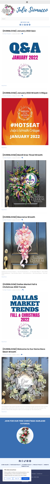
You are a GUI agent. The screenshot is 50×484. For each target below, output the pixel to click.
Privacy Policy (37, 464)
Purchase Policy (15, 464)
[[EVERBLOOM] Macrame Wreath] (25, 245)
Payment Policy (26, 464)
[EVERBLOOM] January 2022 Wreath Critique (25, 92)
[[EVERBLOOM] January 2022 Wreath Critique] (25, 121)
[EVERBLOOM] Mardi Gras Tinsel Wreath (23, 155)
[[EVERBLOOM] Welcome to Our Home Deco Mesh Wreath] (25, 380)
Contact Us (39, 473)
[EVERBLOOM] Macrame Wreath (19, 217)
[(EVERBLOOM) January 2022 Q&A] (25, 59)
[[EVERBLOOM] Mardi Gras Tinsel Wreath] (25, 183)
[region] (17, 474)
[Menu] (27, 2)
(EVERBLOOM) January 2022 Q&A (19, 30)
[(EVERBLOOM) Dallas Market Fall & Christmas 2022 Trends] (25, 315)
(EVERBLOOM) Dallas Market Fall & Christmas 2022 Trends (20, 285)
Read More (4, 85)
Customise (8, 478)
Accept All (25, 478)
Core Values (5, 464)
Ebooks (34, 473)
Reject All (17, 478)
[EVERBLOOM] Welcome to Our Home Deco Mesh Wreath (24, 350)
